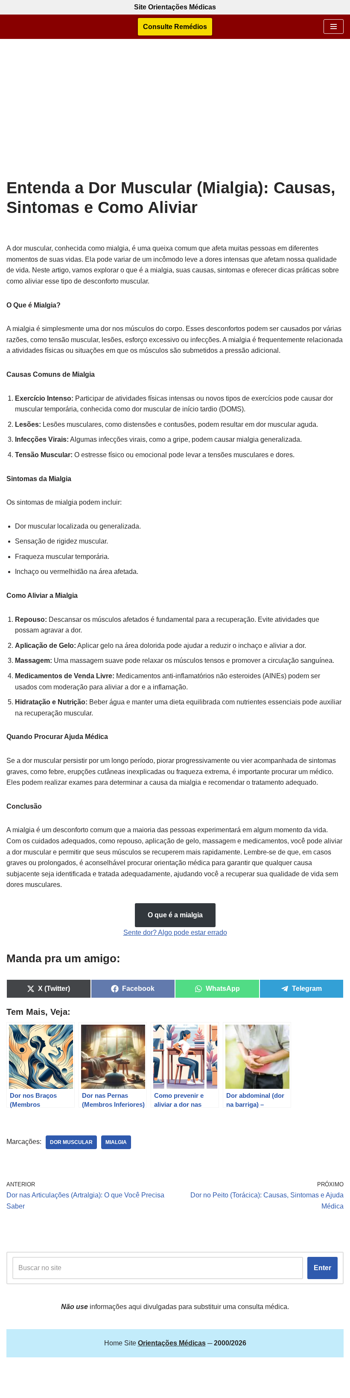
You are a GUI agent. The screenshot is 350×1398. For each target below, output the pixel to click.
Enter (322, 1267)
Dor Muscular (71, 1142)
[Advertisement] (175, 114)
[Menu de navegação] (334, 26)
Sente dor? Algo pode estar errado (175, 932)
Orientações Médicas (197, 1389)
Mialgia (116, 1142)
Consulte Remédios (175, 26)
